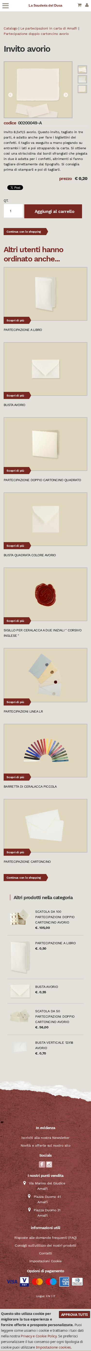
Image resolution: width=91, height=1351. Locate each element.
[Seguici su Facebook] (42, 1166)
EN (48, 1296)
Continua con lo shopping (24, 231)
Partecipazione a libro (55, 943)
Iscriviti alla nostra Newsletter (45, 1138)
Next (65, 95)
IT (54, 1296)
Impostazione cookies (53, 1347)
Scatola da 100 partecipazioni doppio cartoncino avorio (54, 917)
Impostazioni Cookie (45, 1261)
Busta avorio (46, 987)
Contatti (45, 1253)
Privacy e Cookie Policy (39, 1335)
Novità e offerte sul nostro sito (45, 1145)
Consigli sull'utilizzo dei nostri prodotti (45, 1245)
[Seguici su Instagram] (49, 1166)
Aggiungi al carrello (53, 211)
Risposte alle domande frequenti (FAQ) (45, 1238)
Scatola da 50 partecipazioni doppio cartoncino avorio (54, 1016)
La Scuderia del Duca (45, 5)
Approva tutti (74, 1314)
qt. (6, 200)
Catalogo (10, 28)
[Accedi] (87, 5)
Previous (10, 95)
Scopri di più (15, 320)
